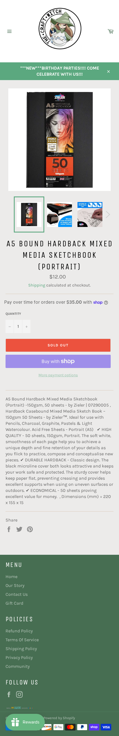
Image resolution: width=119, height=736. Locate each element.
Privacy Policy (19, 657)
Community (18, 666)
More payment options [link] (58, 375)
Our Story (15, 585)
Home (11, 576)
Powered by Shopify (59, 718)
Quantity (13, 314)
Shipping (36, 285)
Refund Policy (19, 630)
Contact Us (17, 594)
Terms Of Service (22, 639)
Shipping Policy (21, 648)
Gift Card (14, 603)
